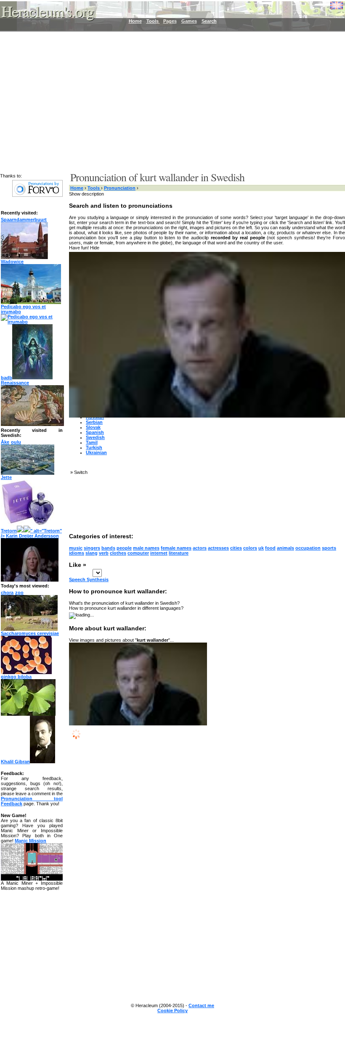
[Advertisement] (167, 101)
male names (146, 547)
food (270, 547)
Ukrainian (96, 452)
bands (108, 547)
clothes (118, 553)
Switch (81, 472)
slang (91, 553)
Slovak (93, 427)
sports (329, 547)
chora (7, 592)
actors (200, 547)
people (124, 547)
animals (285, 547)
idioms (76, 553)
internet (158, 553)
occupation (308, 547)
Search (209, 21)
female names (176, 547)
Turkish (94, 447)
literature (178, 553)
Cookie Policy (172, 1010)
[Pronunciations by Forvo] (37, 195)
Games (189, 21)
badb (6, 377)
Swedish (95, 437)
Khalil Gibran (15, 761)
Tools (153, 21)
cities (236, 547)
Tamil (92, 442)
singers (92, 547)
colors (250, 547)
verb (104, 553)
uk (261, 547)
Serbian (94, 422)
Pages (170, 21)
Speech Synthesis (89, 579)
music (75, 547)
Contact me (201, 1005)
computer (138, 553)
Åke (5, 441)
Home (135, 21)
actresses (218, 547)
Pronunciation (119, 187)
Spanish (95, 432)
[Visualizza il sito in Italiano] (330, 8)
